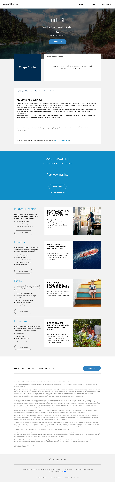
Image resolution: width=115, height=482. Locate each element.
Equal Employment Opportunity (84, 469)
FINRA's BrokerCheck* (61, 381)
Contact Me (57, 42)
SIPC (66, 477)
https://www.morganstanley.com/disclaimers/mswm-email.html (32, 396)
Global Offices (69, 469)
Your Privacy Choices (57, 471)
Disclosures (25, 469)
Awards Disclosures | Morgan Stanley (24, 445)
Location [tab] (53, 91)
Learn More (25, 233)
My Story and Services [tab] (24, 91)
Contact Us (58, 469)
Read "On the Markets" (57, 192)
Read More (59, 186)
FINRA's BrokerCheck (62, 140)
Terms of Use (48, 469)
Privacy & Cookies (36, 469)
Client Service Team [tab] (41, 91)
